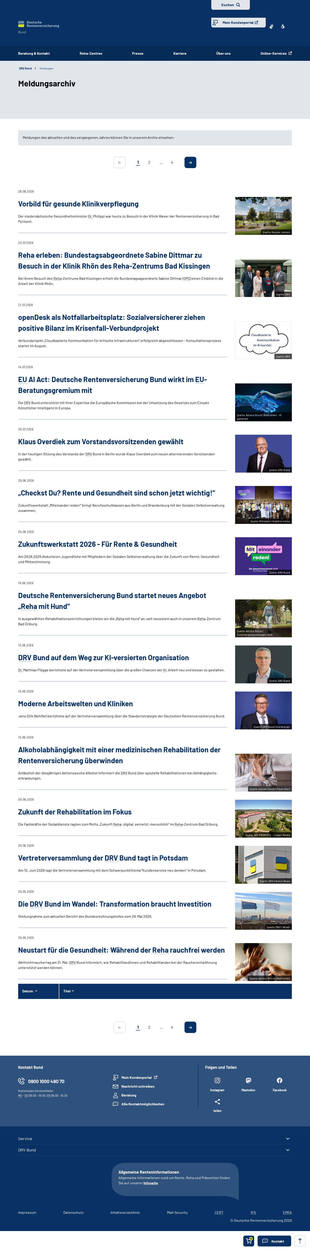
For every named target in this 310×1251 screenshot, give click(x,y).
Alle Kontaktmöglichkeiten (142, 1104)
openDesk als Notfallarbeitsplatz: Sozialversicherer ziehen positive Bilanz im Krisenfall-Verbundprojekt (111, 322)
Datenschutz (73, 1212)
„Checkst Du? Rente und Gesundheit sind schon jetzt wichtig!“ (116, 492)
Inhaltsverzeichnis (125, 1212)
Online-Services (274, 53)
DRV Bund (27, 1150)
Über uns (223, 53)
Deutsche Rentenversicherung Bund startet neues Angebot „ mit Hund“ (112, 600)
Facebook (280, 1090)
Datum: (28, 991)
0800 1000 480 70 (46, 1081)
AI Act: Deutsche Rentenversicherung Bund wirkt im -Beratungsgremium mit (112, 384)
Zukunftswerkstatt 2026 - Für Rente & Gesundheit (97, 544)
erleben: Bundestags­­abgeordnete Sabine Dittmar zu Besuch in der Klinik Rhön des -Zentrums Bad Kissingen (114, 260)
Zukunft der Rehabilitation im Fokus (75, 811)
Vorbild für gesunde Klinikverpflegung (78, 203)
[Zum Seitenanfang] (300, 1241)
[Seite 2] (190, 162)
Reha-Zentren (91, 53)
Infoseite (150, 1183)
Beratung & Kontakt (34, 53)
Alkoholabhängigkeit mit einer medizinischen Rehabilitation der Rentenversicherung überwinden (119, 755)
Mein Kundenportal (238, 22)
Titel (67, 991)
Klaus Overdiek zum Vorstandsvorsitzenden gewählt (100, 441)
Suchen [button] (227, 4)
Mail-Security (177, 1212)
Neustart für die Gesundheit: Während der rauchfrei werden (121, 949)
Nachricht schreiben (138, 1086)
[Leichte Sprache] (282, 26)
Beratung (128, 1095)
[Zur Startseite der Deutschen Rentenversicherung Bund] (38, 27)
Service (25, 1138)
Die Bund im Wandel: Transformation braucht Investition (115, 903)
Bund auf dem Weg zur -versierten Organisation (103, 657)
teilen (217, 1110)
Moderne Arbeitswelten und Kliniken (75, 703)
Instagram (217, 1090)
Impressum (27, 1212)
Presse (137, 53)
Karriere (180, 53)
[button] (274, 1241)
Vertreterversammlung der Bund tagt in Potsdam (103, 857)
